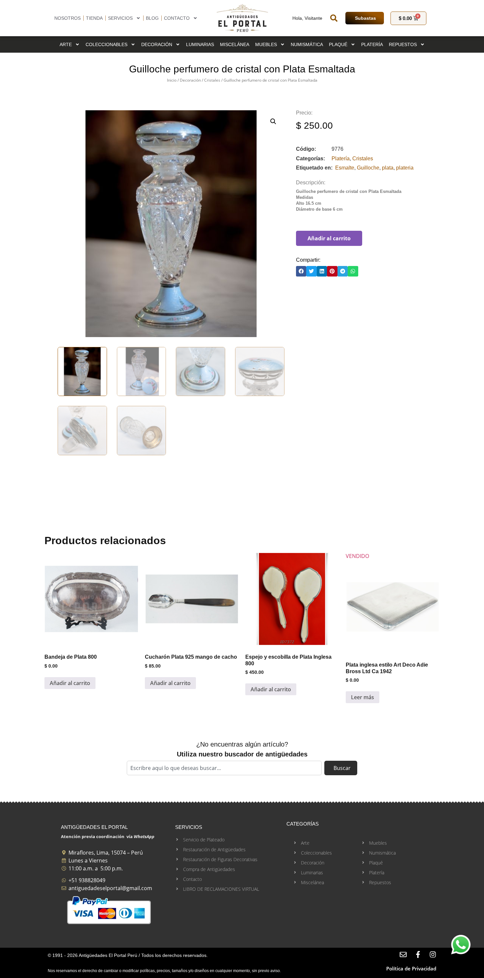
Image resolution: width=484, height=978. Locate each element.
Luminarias (200, 44)
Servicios (120, 18)
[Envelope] (403, 954)
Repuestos (403, 44)
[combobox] (224, 768)
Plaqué (338, 44)
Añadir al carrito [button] (70, 683)
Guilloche (368, 168)
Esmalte (344, 168)
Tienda (94, 18)
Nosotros (67, 18)
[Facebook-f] (418, 954)
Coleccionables (106, 44)
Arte (66, 44)
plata (387, 168)
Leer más (362, 697)
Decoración (156, 44)
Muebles (266, 44)
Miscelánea (234, 44)
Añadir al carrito (329, 238)
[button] (334, 18)
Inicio (171, 80)
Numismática (307, 44)
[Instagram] (432, 954)
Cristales (212, 80)
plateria (405, 168)
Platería (372, 44)
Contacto (177, 18)
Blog (152, 18)
